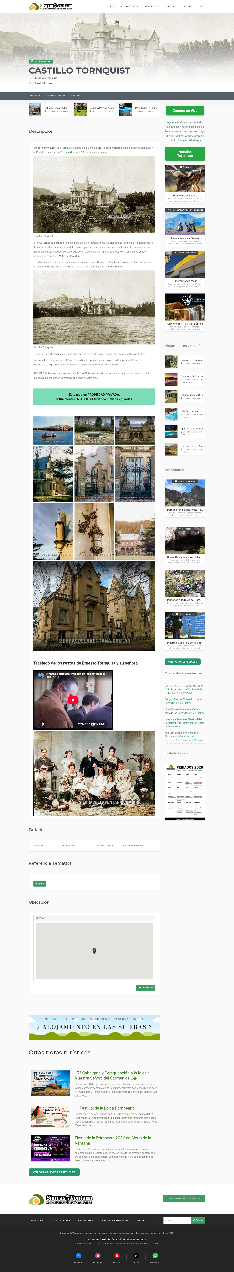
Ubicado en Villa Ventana (57, 111)
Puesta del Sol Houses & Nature (196, 376)
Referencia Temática (55, 95)
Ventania (106, 1239)
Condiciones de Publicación (115, 1220)
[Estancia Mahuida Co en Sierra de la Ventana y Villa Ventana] (185, 184)
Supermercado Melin (185, 281)
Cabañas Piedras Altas (56, 108)
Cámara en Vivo (185, 111)
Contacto (140, 1220)
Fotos (41, 883)
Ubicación (76, 95)
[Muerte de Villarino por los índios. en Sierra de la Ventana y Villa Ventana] (185, 631)
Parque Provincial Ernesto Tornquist (188, 509)
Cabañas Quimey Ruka (192, 395)
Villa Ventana (93, 1239)
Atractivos (151, 6)
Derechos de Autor (61, 1220)
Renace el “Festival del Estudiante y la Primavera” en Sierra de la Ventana (184, 723)
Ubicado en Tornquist (45, 77)
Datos (202, 6)
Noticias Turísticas (185, 154)
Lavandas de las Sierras (185, 238)
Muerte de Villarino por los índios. (186, 642)
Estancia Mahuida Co (185, 195)
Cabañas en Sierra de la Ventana (184, 1198)
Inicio (111, 6)
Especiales (171, 6)
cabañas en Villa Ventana (86, 373)
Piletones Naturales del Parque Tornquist (191, 599)
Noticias (188, 6)
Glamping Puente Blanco (193, 446)
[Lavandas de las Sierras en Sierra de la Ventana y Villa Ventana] (185, 227)
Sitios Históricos (68, 845)
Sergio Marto (172, 699)
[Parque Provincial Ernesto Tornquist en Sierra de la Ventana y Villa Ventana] (185, 498)
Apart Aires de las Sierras (193, 428)
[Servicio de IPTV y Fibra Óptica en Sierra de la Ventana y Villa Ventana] (185, 312)
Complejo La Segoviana (192, 360)
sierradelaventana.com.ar (134, 1239)
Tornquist (66, 152)
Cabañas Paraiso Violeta (102, 108)
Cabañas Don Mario (190, 411)
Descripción (34, 95)
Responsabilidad (86, 1220)
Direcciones (147, 987)
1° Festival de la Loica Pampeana (105, 1108)
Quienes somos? (36, 1220)
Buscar (199, 1220)
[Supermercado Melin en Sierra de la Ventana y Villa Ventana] (185, 270)
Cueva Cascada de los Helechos (186, 557)
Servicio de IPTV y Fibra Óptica (185, 323)
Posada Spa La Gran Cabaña (149, 108)
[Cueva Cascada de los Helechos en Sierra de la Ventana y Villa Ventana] (185, 546)
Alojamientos (127, 6)
